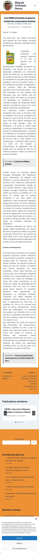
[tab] (15, 422)
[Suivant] (33, 413)
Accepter (19, 538)
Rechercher (19, 439)
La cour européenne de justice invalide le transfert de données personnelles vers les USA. (29, 381)
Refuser (19, 543)
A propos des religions (7, 376)
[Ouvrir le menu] (35, 5)
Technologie (27, 24)
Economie (18, 24)
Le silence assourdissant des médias (19, 487)
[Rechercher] (34, 442)
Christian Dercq (15, 27)
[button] (36, 519)
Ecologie (11, 24)
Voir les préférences (20, 548)
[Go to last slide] (5, 413)
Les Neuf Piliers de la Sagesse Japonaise (18, 516)
